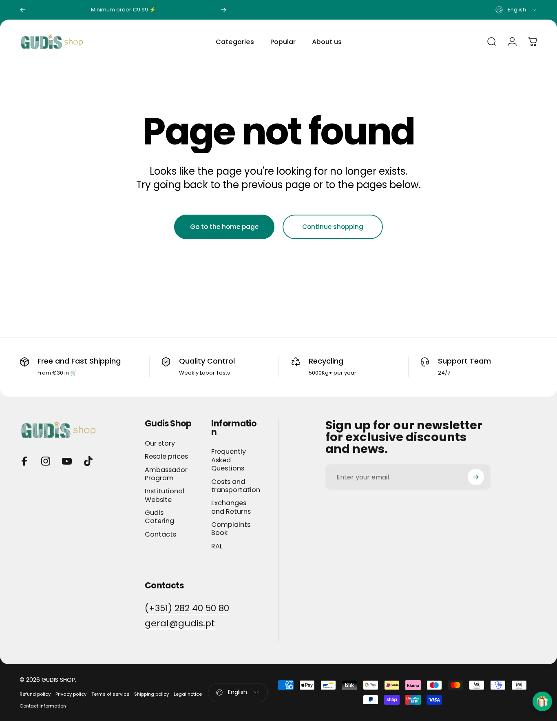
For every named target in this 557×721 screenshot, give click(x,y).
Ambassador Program (166, 474)
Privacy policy (70, 694)
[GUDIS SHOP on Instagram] (46, 461)
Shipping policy (151, 694)
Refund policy (35, 694)
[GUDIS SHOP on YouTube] (67, 461)
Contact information (43, 706)
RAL (217, 546)
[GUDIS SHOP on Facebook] (24, 461)
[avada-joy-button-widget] (542, 701)
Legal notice (188, 694)
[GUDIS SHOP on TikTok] (88, 461)
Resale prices (166, 457)
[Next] (223, 10)
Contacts (160, 534)
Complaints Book (230, 529)
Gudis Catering (159, 517)
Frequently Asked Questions (228, 460)
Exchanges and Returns (231, 507)
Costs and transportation (235, 486)
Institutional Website (164, 495)
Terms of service (110, 694)
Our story (160, 443)
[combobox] (516, 10)
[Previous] (23, 10)
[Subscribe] (476, 477)
